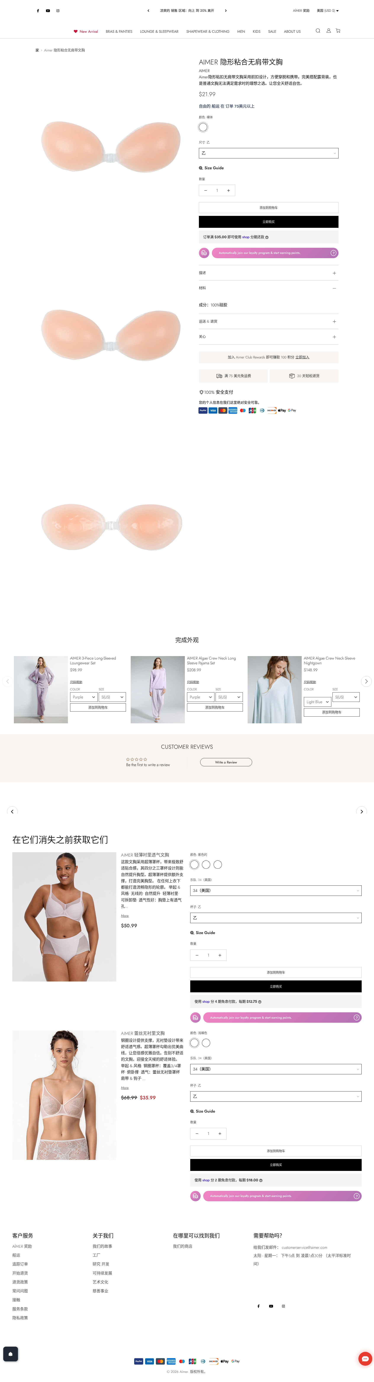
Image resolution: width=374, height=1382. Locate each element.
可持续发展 (102, 1273)
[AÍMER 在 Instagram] (58, 10)
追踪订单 (20, 1264)
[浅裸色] (194, 1043)
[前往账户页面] (327, 30)
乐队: (202, 880)
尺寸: (204, 142)
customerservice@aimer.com (304, 1247)
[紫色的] (194, 864)
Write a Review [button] (226, 762)
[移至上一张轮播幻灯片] (12, 811)
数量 (202, 179)
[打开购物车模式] (336, 30)
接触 (16, 1300)
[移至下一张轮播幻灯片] (361, 811)
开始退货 (20, 1273)
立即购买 (269, 222)
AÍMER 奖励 (22, 1246)
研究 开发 (101, 1264)
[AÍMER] (45, 30)
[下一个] (226, 10)
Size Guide (213, 168)
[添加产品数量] (228, 190)
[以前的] (148, 10)
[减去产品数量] (205, 190)
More (125, 915)
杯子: (195, 907)
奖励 (301, 10)
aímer (184, 1371)
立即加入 (302, 357)
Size (105, 689)
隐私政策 (20, 1318)
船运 (16, 1255)
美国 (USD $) (326, 10)
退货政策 (20, 1282)
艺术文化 (100, 1282)
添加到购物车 (98, 707)
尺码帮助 (76, 682)
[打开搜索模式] (318, 30)
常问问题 (20, 1291)
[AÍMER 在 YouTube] (48, 10)
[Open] (10, 1354)
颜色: (206, 117)
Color (80, 689)
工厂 (96, 1255)
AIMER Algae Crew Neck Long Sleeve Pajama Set (211, 660)
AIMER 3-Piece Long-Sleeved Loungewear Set (93, 660)
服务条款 (20, 1309)
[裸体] (203, 127)
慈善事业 (100, 1291)
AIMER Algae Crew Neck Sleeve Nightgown (329, 660)
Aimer (204, 71)
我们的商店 (182, 1246)
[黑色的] (218, 864)
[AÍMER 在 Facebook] (38, 10)
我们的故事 (102, 1246)
